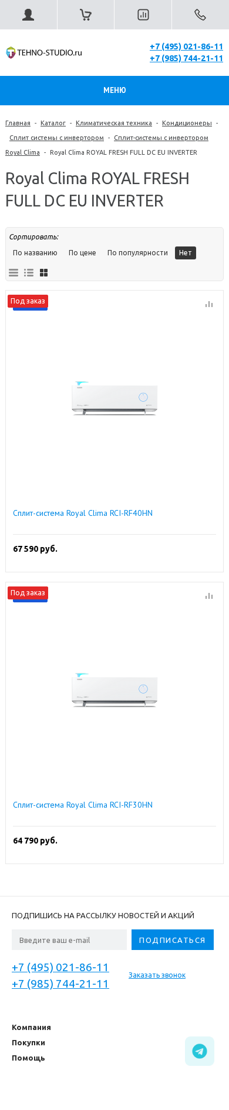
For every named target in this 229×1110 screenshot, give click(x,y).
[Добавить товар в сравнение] (209, 305)
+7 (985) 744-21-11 (186, 58)
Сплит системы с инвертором (56, 137)
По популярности (137, 252)
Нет (185, 252)
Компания (31, 1027)
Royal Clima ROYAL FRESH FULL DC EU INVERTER (123, 152)
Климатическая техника (114, 122)
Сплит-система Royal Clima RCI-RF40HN (83, 513)
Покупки (28, 1042)
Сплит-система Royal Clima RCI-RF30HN (83, 805)
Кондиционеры (187, 122)
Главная (18, 122)
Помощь (28, 1058)
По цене (82, 252)
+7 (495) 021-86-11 (186, 46)
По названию (35, 252)
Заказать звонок (157, 975)
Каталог (53, 122)
